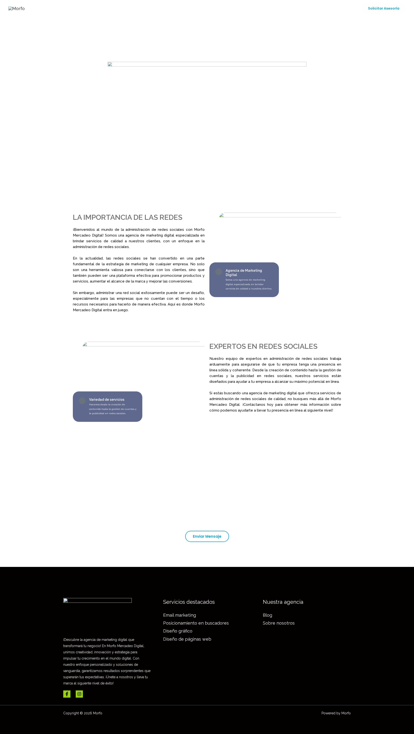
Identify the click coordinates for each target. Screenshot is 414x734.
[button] (384, 8)
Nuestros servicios (210, 8)
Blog (320, 8)
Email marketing (179, 615)
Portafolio (252, 8)
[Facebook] (66, 694)
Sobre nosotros (291, 8)
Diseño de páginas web (187, 639)
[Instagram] (79, 694)
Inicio (176, 8)
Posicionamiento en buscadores (196, 623)
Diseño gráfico (177, 630)
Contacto (343, 8)
